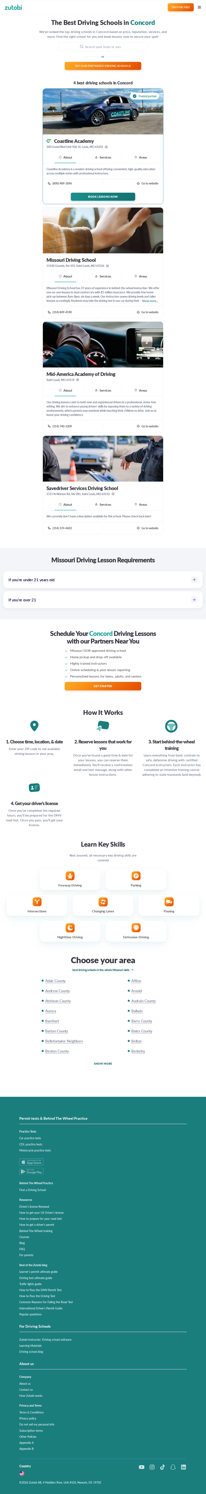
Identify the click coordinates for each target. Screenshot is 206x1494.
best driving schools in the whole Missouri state (100, 970)
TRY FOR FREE (180, 7)
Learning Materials (30, 1345)
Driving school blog (31, 1351)
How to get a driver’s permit (36, 1224)
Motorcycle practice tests (35, 1150)
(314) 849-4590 (62, 312)
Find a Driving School (32, 1190)
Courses (24, 1237)
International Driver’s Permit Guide (40, 1308)
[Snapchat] (173, 1467)
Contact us (26, 1389)
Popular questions (30, 1314)
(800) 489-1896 (62, 183)
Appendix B (26, 1448)
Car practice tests (30, 1138)
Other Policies (27, 1436)
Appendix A (26, 1442)
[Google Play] (103, 1171)
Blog (22, 1243)
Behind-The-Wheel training (36, 1231)
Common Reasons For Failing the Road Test (46, 1302)
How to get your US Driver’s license (41, 1212)
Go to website (149, 183)
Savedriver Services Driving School (82, 488)
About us (25, 1383)
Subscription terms (31, 1430)
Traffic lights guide (30, 1284)
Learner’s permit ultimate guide (38, 1271)
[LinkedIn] (183, 1467)
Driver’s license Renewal (34, 1206)
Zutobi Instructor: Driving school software (45, 1339)
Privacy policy (27, 1418)
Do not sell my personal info (36, 1424)
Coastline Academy (74, 141)
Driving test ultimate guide (35, 1278)
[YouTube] (141, 1467)
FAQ (22, 1249)
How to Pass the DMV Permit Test (40, 1290)
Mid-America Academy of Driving (80, 374)
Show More (103, 1063)
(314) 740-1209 (62, 426)
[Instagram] (152, 1467)
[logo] (13, 7)
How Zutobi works (30, 1395)
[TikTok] (162, 1467)
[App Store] (103, 1162)
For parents (26, 1255)
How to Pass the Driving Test (37, 1296)
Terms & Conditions (31, 1412)
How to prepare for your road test (40, 1218)
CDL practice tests (30, 1144)
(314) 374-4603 (62, 528)
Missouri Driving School (71, 260)
